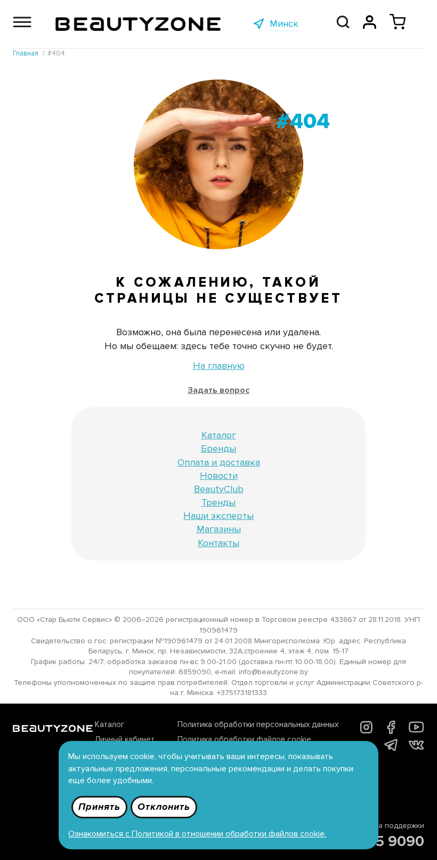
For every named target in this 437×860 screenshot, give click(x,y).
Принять (99, 806)
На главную (219, 366)
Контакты (218, 543)
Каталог (218, 435)
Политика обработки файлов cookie (244, 739)
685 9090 (390, 841)
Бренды (218, 448)
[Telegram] (391, 748)
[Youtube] (416, 732)
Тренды (218, 502)
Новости (219, 476)
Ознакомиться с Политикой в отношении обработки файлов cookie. (197, 834)
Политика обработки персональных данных (257, 724)
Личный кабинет (125, 739)
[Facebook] (391, 731)
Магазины (219, 529)
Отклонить (163, 806)
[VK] (416, 747)
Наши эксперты (218, 516)
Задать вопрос (218, 390)
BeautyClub (219, 489)
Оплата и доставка (218, 462)
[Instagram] (366, 731)
